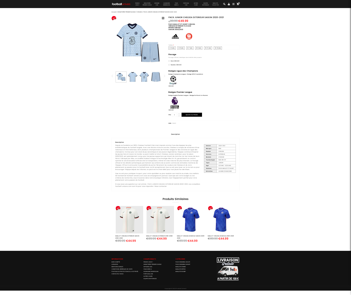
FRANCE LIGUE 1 (148, 262)
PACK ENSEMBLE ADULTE (183, 262)
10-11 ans (208, 48)
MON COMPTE (116, 262)
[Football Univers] (121, 4)
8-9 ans (198, 48)
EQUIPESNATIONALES (205, 4)
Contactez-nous (117, 274)
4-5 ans (181, 48)
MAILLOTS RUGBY (181, 271)
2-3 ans (172, 48)
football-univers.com (135, 176)
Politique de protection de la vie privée (125, 271)
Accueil (114, 12)
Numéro (176, 65)
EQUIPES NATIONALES (150, 278)
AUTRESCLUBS (196, 4)
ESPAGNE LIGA (148, 267)
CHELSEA (139, 12)
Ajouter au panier (192, 115)
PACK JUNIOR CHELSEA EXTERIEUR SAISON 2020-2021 (168, 184)
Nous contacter (161, 186)
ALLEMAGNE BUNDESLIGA (151, 271)
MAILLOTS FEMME (181, 267)
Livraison (115, 264)
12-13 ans (218, 48)
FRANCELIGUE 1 (137, 4)
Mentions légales (117, 267)
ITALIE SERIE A (148, 269)
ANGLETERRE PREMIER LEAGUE (147, 4)
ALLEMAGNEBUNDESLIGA (166, 4)
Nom (174, 61)
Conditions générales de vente (122, 269)
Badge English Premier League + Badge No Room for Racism (188, 95)
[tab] (175, 134)
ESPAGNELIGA (156, 4)
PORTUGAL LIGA (148, 274)
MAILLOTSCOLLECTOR (215, 4)
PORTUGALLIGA (186, 4)
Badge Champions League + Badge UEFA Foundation (185, 74)
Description (175, 134)
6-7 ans (189, 48)
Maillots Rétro (181, 269)
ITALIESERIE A (176, 4)
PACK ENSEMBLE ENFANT (183, 264)
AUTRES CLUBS (148, 276)
